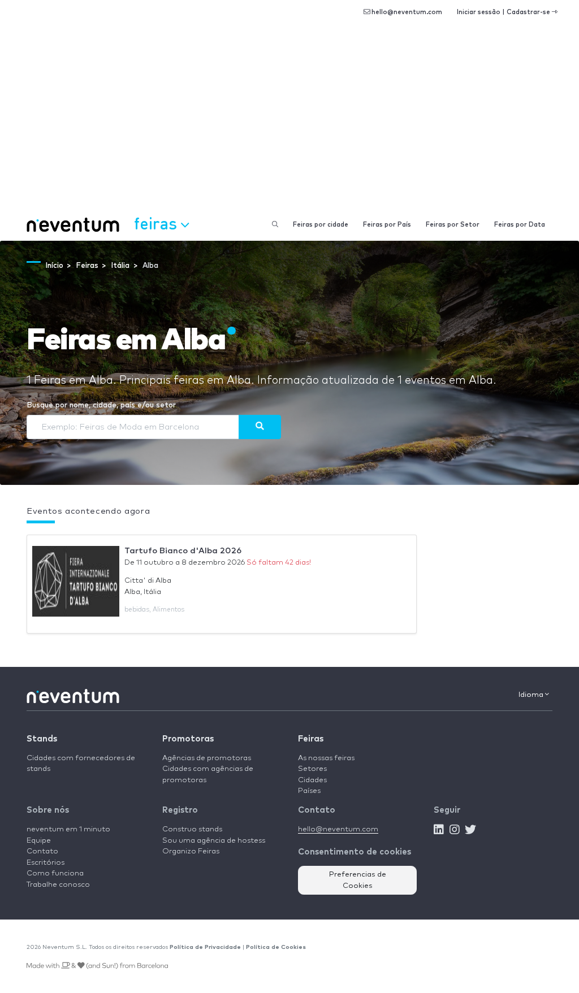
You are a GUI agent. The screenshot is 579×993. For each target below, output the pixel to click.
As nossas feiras (326, 758)
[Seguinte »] (260, 427)
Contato (42, 851)
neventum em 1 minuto (68, 829)
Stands (42, 739)
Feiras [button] (157, 223)
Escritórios (45, 862)
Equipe (39, 840)
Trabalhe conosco (58, 884)
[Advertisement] (289, 124)
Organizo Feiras (190, 851)
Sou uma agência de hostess (213, 840)
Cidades (312, 780)
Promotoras (188, 739)
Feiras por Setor (452, 225)
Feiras (310, 739)
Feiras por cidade (320, 225)
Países (309, 791)
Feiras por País (387, 225)
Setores (312, 769)
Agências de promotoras (206, 758)
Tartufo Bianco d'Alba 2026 (182, 551)
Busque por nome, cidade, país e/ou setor (101, 405)
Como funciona (55, 873)
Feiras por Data (519, 225)
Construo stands (192, 829)
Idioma (531, 695)
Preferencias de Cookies (357, 880)
